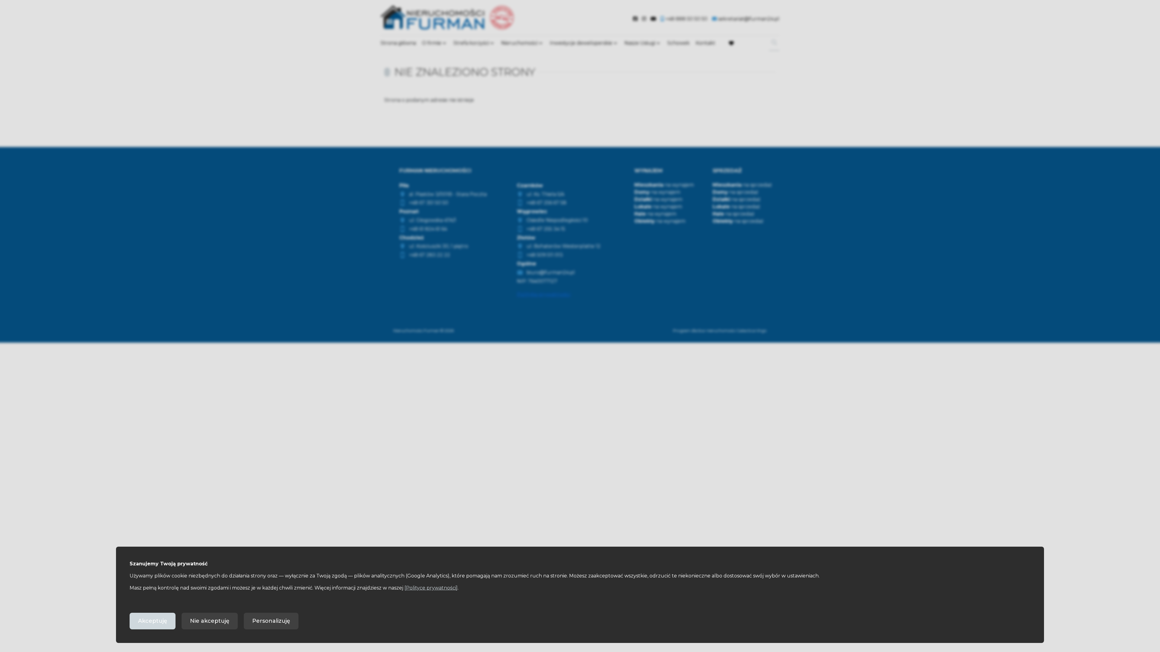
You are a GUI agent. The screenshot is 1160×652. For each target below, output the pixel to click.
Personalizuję (271, 621)
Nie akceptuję (209, 621)
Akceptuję (152, 621)
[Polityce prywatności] (431, 588)
